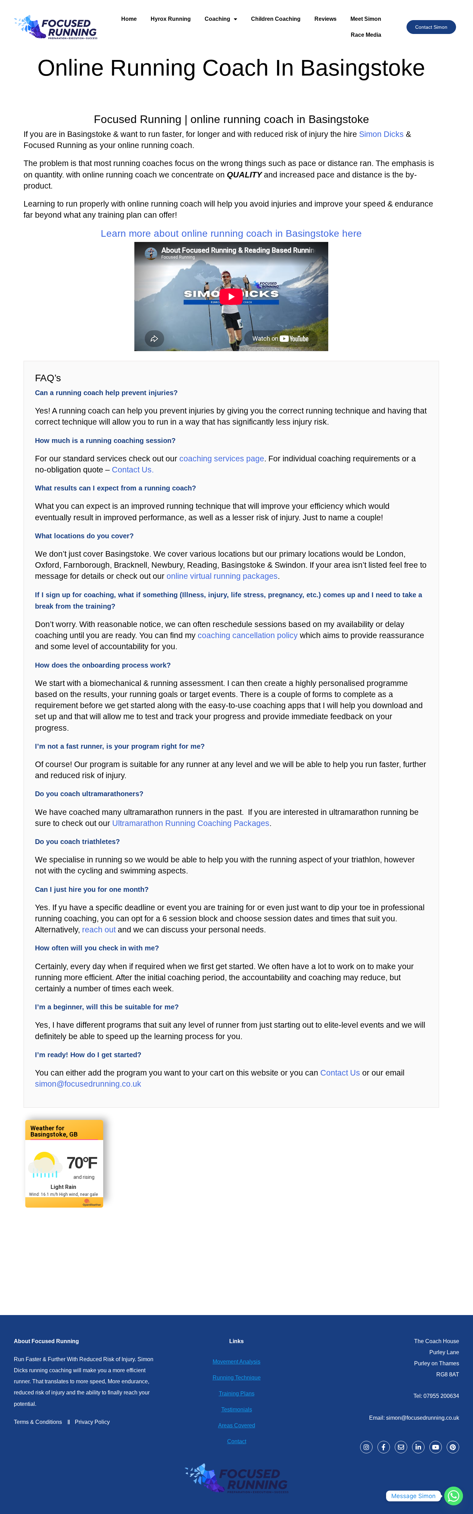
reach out (99, 929)
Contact (236, 1441)
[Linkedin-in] (418, 1447)
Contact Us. (133, 469)
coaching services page (221, 458)
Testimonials (236, 1409)
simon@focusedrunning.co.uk (88, 1083)
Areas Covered (236, 1425)
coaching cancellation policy (248, 635)
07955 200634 (441, 1396)
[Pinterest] (453, 1447)
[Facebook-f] (383, 1447)
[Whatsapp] (453, 1496)
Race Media (366, 35)
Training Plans (237, 1393)
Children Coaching (276, 19)
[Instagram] (366, 1447)
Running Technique (237, 1378)
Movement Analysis (236, 1362)
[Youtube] (435, 1447)
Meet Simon (365, 19)
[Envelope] (401, 1447)
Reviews (325, 19)
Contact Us (339, 1072)
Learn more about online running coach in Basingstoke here (231, 233)
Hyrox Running (171, 19)
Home (129, 19)
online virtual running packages (222, 576)
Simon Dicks (381, 134)
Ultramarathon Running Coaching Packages (190, 823)
